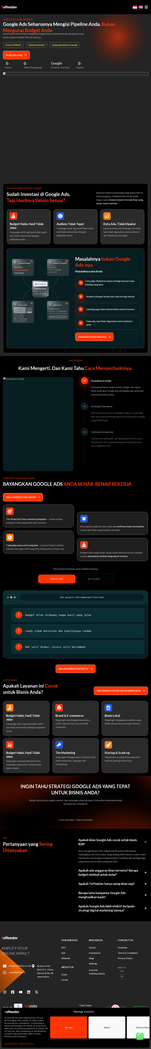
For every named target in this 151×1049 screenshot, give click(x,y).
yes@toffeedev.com (20, 966)
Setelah (94, 578)
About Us (67, 967)
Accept (69, 1027)
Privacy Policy (26, 1043)
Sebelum (56, 578)
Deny (107, 1027)
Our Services (69, 940)
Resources (96, 940)
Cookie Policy (11, 1043)
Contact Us (125, 940)
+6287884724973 (17, 972)
